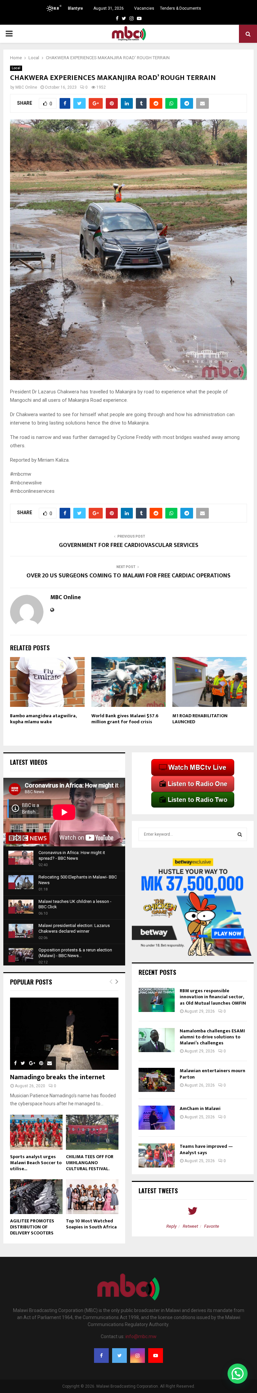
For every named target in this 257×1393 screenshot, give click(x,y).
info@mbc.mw (141, 1336)
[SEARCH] (240, 834)
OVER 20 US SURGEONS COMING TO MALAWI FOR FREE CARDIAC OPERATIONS (128, 576)
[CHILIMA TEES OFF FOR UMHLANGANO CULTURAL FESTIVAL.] (92, 1132)
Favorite (211, 1226)
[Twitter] (119, 1355)
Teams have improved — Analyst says (206, 1149)
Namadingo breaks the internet (57, 1077)
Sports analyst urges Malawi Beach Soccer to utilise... (36, 1163)
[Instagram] (137, 1355)
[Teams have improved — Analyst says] (157, 1155)
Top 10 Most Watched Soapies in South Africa (91, 1224)
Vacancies (144, 8)
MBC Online (26, 87)
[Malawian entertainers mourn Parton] (157, 1080)
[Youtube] (155, 1355)
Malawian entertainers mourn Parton (212, 1074)
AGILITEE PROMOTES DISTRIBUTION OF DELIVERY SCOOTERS (32, 1227)
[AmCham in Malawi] (157, 1118)
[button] (238, 1374)
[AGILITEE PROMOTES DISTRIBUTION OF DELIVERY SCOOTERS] (36, 1196)
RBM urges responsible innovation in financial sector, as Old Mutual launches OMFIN (213, 997)
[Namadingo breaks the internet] (64, 1034)
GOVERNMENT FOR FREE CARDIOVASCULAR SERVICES (128, 545)
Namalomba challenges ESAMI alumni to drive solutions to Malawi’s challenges (212, 1037)
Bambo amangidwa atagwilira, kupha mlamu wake (43, 719)
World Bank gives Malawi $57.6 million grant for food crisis (124, 719)
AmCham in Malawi (200, 1108)
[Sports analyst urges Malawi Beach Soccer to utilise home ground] (36, 1132)
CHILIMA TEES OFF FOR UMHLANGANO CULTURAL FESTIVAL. (89, 1163)
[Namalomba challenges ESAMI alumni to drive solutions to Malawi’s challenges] (157, 1040)
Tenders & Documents (180, 8)
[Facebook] (101, 1355)
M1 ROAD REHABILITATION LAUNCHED (200, 719)
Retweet (190, 1226)
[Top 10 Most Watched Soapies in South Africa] (92, 1196)
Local (16, 68)
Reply (171, 1226)
